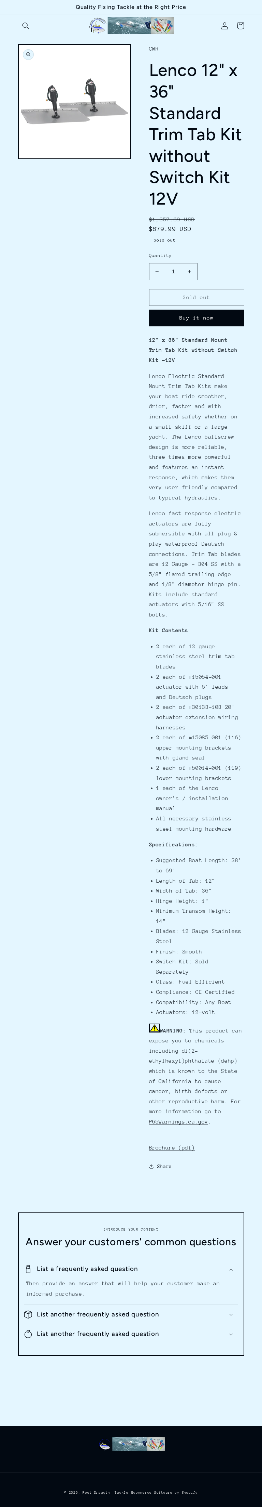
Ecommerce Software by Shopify (164, 1493)
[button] (26, 26)
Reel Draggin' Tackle (106, 1493)
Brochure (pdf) (172, 1148)
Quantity (160, 255)
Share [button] (164, 1166)
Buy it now (196, 318)
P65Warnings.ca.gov (178, 1122)
